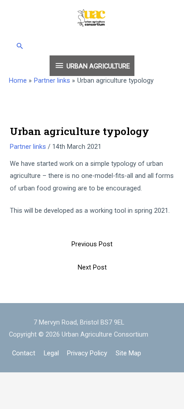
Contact (23, 353)
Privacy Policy (87, 353)
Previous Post (92, 244)
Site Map (128, 353)
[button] (92, 46)
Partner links (28, 147)
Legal (51, 353)
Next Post (92, 267)
